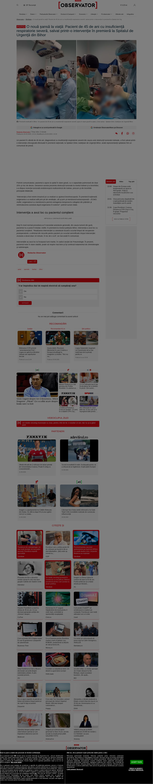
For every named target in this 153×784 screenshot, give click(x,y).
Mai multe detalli (16, 762)
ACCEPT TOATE (136, 762)
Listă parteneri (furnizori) (75, 769)
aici (36, 773)
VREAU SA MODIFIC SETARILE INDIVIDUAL (135, 769)
